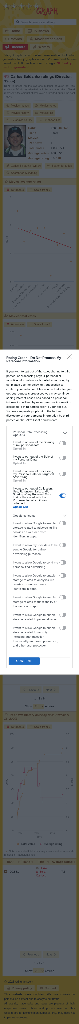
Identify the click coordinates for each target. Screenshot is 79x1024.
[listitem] (39, 433)
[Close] (71, 358)
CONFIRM (24, 660)
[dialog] (39, 512)
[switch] (62, 443)
